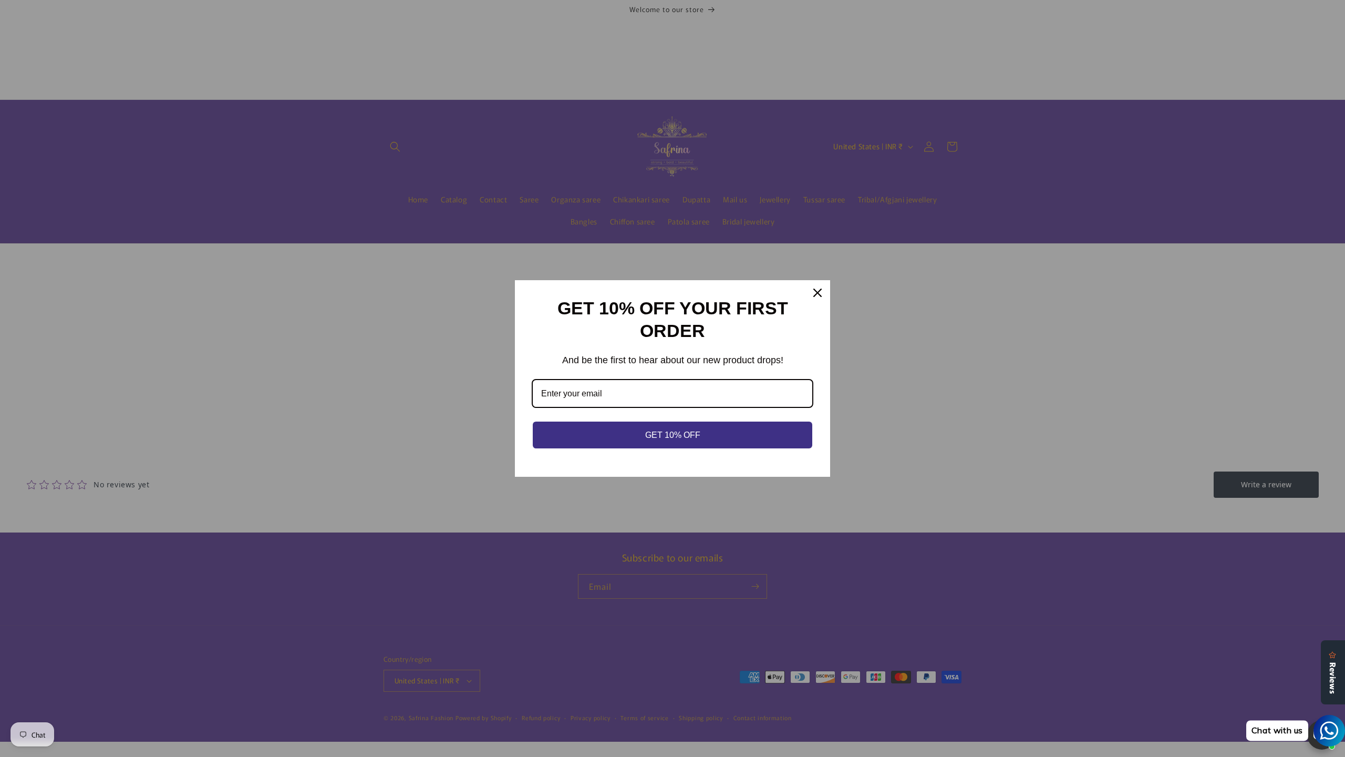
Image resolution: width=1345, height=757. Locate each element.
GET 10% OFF (672, 435)
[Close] (817, 292)
